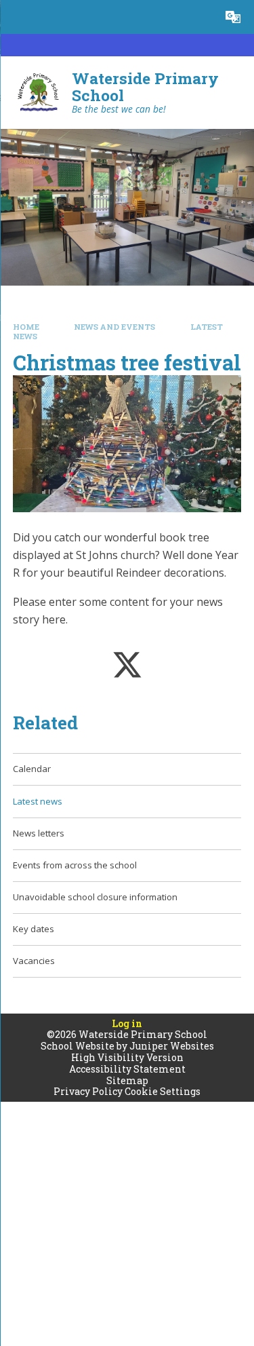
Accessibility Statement (127, 1068)
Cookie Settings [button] (162, 1091)
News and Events (114, 327)
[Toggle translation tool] (233, 17)
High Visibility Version (127, 1057)
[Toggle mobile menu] (17, 17)
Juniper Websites (171, 1045)
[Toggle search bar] (199, 17)
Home (26, 327)
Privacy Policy (88, 1091)
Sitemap (127, 1080)
